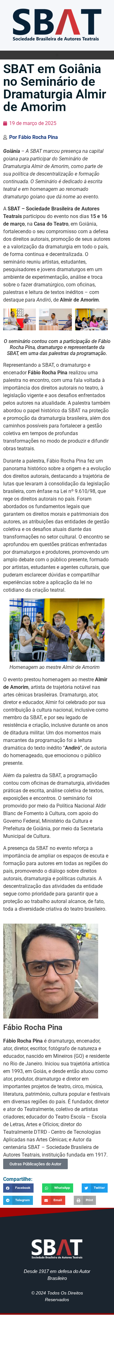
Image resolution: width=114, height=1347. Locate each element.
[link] (57, 23)
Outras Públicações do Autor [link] (35, 1164)
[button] (57, 55)
